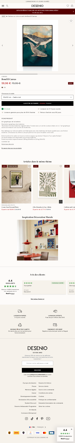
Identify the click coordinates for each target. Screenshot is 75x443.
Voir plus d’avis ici (37, 299)
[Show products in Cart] (72, 5)
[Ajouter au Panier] (60, 201)
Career (34, 393)
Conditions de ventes (46, 393)
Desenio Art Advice (45, 383)
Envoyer (37, 370)
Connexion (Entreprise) (28, 413)
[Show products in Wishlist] (68, 5)
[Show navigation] (3, 5)
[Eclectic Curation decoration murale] (37, 240)
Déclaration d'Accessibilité (27, 400)
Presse (34, 386)
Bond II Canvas (32, 16)
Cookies (41, 396)
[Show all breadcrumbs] (4, 16)
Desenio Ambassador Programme (25, 406)
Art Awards (32, 410)
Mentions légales (30, 390)
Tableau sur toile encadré (16, 16)
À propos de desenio (29, 383)
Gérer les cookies (44, 406)
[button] (65, 434)
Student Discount (30, 403)
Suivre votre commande (46, 390)
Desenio (43, 437)
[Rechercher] (7, 5)
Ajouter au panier (37, 103)
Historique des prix (8, 144)
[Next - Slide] (72, 45)
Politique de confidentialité (47, 400)
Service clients (43, 386)
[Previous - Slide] (2, 45)
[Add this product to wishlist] (71, 20)
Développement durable (28, 396)
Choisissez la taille (8, 93)
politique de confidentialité (37, 374)
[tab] (19, 73)
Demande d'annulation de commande (51, 403)
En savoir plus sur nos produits (12, 148)
